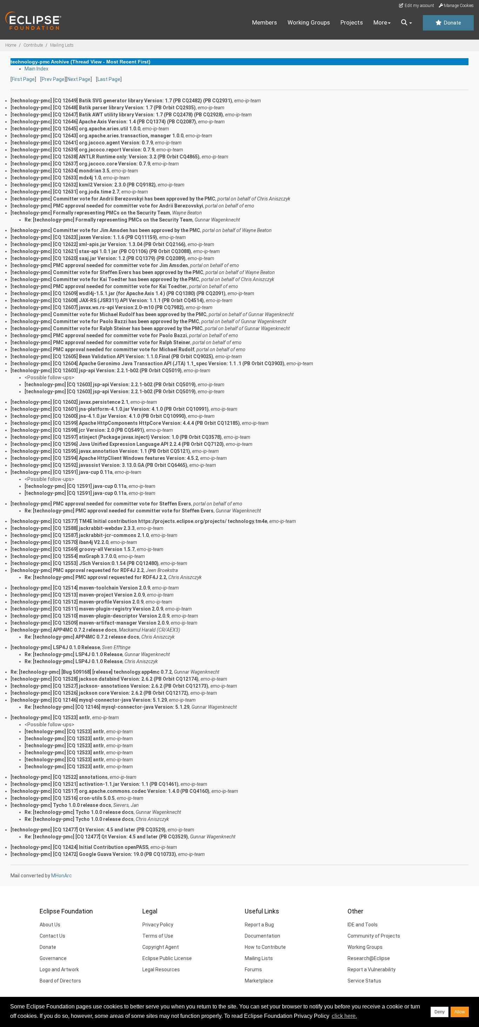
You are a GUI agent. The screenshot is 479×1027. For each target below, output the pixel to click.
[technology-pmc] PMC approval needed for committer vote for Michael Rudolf (102, 349)
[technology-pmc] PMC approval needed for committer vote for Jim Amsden (99, 265)
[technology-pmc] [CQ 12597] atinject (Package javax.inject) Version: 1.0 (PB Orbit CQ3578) (116, 437)
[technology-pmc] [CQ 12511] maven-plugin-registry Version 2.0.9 (87, 609)
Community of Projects (374, 936)
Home (10, 45)
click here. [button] (344, 1016)
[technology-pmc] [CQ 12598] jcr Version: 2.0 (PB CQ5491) (77, 430)
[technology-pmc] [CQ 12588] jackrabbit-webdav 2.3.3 (73, 528)
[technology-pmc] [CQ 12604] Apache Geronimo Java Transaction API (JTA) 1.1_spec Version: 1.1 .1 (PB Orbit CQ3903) (147, 363)
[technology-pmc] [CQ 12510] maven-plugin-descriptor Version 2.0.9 (90, 616)
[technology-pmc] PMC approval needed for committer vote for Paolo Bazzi (99, 335)
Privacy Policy (157, 924)
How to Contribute (265, 947)
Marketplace (259, 981)
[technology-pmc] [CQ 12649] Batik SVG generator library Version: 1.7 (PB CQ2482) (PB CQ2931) (121, 100)
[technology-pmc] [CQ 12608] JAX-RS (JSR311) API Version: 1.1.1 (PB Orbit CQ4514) (107, 300)
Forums (253, 969)
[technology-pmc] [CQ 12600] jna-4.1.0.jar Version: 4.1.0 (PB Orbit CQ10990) (98, 416)
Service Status (364, 981)
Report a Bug (259, 924)
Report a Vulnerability (372, 969)
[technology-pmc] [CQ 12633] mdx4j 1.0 (56, 178)
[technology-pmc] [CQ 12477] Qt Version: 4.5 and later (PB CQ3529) (88, 829)
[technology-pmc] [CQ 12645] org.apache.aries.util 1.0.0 (75, 128)
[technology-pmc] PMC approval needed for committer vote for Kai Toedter (99, 286)
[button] (406, 23)
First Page (23, 79)
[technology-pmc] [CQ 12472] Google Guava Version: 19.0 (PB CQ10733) (93, 854)
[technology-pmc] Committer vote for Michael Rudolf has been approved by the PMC (109, 314)
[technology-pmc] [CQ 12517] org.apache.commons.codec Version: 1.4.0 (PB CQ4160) (110, 791)
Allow (459, 1011)
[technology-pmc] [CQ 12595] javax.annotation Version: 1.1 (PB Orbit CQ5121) (100, 451)
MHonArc (61, 875)
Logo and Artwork (59, 969)
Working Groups (309, 22)
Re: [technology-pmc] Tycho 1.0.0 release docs (79, 812)
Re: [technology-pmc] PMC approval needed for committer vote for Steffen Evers (119, 511)
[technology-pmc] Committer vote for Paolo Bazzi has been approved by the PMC (105, 321)
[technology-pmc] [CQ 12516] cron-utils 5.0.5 (63, 798)
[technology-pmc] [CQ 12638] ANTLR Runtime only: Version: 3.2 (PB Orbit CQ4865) (105, 156)
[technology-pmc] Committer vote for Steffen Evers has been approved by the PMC (107, 272)
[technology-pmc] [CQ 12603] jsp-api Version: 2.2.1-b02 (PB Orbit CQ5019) (96, 370)
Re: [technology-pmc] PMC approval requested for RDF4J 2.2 (95, 577)
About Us (50, 924)
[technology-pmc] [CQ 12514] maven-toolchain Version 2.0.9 (80, 588)
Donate (451, 23)
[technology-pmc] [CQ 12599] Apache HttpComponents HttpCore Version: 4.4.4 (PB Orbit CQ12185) (125, 423)
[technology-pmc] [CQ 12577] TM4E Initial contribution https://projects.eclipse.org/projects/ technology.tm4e (139, 521)
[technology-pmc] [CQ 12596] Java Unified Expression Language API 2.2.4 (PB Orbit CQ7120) (117, 444)
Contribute (33, 45)
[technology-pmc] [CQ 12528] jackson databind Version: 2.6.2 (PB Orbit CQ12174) (104, 679)
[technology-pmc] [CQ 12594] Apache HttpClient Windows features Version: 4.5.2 (104, 458)
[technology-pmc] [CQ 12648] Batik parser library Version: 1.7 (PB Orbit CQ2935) (103, 107)
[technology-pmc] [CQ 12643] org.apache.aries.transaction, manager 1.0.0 (97, 135)
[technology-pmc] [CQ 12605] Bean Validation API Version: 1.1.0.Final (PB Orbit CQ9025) (112, 356)
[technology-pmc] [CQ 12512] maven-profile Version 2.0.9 (77, 602)
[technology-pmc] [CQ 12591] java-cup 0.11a (62, 472)
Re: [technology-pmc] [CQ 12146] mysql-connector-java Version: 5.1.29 (107, 707)
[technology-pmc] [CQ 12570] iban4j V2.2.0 (59, 542)
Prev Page (53, 79)
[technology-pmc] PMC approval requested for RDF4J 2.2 (77, 570)
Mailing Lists (62, 45)
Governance (53, 958)
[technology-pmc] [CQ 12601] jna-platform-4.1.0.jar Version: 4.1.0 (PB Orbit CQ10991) (110, 409)
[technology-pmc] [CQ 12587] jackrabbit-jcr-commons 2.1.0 (80, 535)
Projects (351, 22)
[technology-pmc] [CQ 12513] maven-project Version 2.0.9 (78, 595)
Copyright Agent (160, 947)
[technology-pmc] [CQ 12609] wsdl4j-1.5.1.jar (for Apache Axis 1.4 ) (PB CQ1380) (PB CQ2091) (118, 293)
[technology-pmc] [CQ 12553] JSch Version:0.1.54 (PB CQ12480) (84, 563)
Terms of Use (157, 936)
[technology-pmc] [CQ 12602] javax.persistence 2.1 (69, 402)
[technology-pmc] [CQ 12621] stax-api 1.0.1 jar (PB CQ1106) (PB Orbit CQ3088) (101, 251)
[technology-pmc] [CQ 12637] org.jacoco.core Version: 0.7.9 (80, 163)
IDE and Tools (363, 924)
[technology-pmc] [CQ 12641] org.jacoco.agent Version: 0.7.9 (82, 142)
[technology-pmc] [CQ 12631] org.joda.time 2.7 (65, 192)
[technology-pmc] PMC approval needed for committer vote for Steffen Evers (101, 503)
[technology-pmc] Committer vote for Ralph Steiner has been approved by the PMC (107, 328)
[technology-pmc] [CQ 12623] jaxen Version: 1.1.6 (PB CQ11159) (84, 237)
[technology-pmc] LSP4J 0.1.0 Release (55, 647)
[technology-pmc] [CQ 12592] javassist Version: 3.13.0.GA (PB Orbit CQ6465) (99, 465)
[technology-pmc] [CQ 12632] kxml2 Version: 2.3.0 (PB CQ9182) (83, 185)
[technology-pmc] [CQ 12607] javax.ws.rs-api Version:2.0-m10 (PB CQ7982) (97, 307)
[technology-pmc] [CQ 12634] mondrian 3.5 (60, 171)
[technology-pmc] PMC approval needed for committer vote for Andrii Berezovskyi (107, 206)
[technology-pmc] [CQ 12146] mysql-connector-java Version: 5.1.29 (89, 700)
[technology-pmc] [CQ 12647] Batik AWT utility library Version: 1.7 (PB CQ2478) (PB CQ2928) (117, 114)
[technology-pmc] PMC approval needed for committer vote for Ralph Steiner (100, 342)
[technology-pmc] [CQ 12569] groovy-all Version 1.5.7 (73, 549)
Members (264, 22)
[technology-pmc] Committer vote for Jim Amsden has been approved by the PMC (105, 230)
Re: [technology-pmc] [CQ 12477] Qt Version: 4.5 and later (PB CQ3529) (106, 836)
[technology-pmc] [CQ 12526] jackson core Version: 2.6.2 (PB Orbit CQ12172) (99, 693)
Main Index (36, 69)
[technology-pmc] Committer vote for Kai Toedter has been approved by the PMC (105, 279)
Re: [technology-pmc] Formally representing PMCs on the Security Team (109, 220)
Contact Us (52, 936)
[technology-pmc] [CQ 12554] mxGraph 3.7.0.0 (63, 556)
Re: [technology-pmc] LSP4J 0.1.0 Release (73, 654)
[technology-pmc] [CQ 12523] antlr (50, 717)
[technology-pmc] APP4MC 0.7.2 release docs (64, 630)
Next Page (78, 79)
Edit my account (419, 5)
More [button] (380, 22)
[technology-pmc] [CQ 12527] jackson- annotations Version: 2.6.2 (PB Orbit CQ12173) (109, 686)
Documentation (262, 936)
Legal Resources (161, 969)
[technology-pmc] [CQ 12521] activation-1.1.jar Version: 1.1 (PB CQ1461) (94, 784)
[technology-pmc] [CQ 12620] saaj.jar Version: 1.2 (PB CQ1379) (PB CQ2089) (98, 258)
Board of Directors (60, 981)
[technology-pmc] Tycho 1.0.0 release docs (61, 805)
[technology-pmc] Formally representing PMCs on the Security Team (90, 213)
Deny (439, 1011)
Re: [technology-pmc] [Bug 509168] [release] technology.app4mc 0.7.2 (91, 672)
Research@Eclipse (369, 958)
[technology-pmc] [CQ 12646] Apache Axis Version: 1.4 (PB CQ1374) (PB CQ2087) (103, 121)
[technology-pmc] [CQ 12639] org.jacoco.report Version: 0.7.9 (82, 149)
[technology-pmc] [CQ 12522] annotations (59, 777)
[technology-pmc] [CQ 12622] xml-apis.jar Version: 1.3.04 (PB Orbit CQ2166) (98, 244)
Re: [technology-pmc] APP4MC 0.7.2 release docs (82, 637)
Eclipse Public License (167, 958)
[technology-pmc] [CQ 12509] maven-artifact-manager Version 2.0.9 (90, 623)
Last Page (108, 79)
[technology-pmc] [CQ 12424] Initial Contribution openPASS (79, 847)
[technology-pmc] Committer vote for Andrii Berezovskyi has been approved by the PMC (113, 199)
